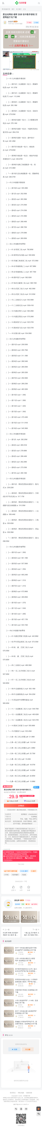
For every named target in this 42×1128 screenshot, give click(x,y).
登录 (15, 1049)
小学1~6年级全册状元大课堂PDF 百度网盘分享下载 (25, 959)
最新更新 (29, 1093)
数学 (13, 9)
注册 (28, 1049)
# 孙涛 (24, 875)
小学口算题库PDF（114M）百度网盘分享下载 (26, 1001)
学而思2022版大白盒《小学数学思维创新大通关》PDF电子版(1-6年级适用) (26, 981)
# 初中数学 (15, 875)
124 (28, 904)
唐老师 (10, 21)
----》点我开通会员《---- (21, 45)
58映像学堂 (6, 9)
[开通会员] (38, 1109)
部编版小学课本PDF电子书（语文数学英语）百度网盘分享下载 (26, 1022)
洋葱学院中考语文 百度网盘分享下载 (26, 991)
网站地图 (21, 1093)
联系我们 (13, 1093)
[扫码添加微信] (38, 1114)
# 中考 (6, 875)
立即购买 (21, 805)
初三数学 (19, 9)
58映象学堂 (26, 1096)
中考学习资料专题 (11, 871)
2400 (18, 904)
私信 (37, 22)
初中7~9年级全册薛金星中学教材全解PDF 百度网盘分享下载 (26, 949)
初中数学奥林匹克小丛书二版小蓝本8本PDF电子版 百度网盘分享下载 (26, 971)
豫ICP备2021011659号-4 (21, 1104)
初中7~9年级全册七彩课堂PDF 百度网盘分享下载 (26, 1012)
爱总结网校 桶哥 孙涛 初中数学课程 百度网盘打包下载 (20, 16)
